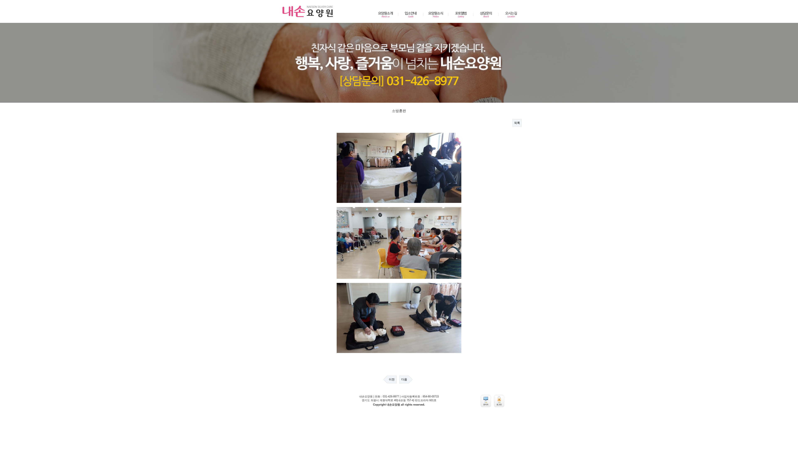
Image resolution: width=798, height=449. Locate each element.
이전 (392, 379)
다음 (404, 379)
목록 (517, 123)
